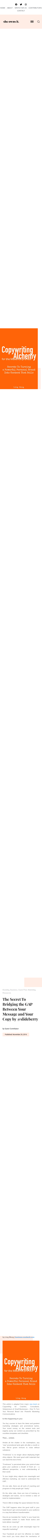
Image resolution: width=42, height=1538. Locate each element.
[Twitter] (21, 4)
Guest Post (22, 990)
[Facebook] (16, 4)
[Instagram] (26, 4)
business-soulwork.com (24, 1337)
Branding (6, 990)
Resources (7, 993)
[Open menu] (32, 22)
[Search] (38, 21)
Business (13, 990)
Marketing (31, 990)
